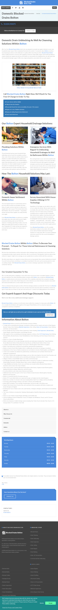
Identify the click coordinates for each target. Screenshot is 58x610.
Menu (54, 7)
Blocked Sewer (6, 582)
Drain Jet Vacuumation (42, 327)
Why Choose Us (8, 414)
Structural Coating (35, 578)
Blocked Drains (7, 323)
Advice (5, 427)
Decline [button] (42, 603)
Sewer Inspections (7, 585)
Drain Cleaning (34, 535)
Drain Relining (34, 552)
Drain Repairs (34, 548)
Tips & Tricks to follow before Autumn (29, 87)
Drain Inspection (42, 330)
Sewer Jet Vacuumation (37, 582)
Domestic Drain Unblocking (9, 595)
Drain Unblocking (35, 538)
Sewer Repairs (34, 568)
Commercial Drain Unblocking (38, 558)
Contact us (6, 431)
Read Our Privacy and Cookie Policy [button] (12, 607)
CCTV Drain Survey (44, 334)
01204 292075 (10, 24)
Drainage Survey (6, 578)
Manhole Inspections (24, 327)
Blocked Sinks (50, 330)
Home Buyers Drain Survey (37, 592)
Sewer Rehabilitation (7, 592)
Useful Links (35, 564)
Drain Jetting (34, 545)
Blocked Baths (6, 572)
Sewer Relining (34, 572)
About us (6, 409)
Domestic (6, 423)
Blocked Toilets (6, 575)
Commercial (7, 418)
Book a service (6, 7)
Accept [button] (50, 603)
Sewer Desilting (34, 575)
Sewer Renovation (6, 588)
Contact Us (49, 315)
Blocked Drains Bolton (14, 533)
